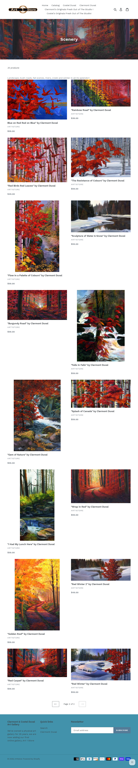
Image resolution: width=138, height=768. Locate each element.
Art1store (18, 759)
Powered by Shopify (31, 759)
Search (44, 728)
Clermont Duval (48, 732)
